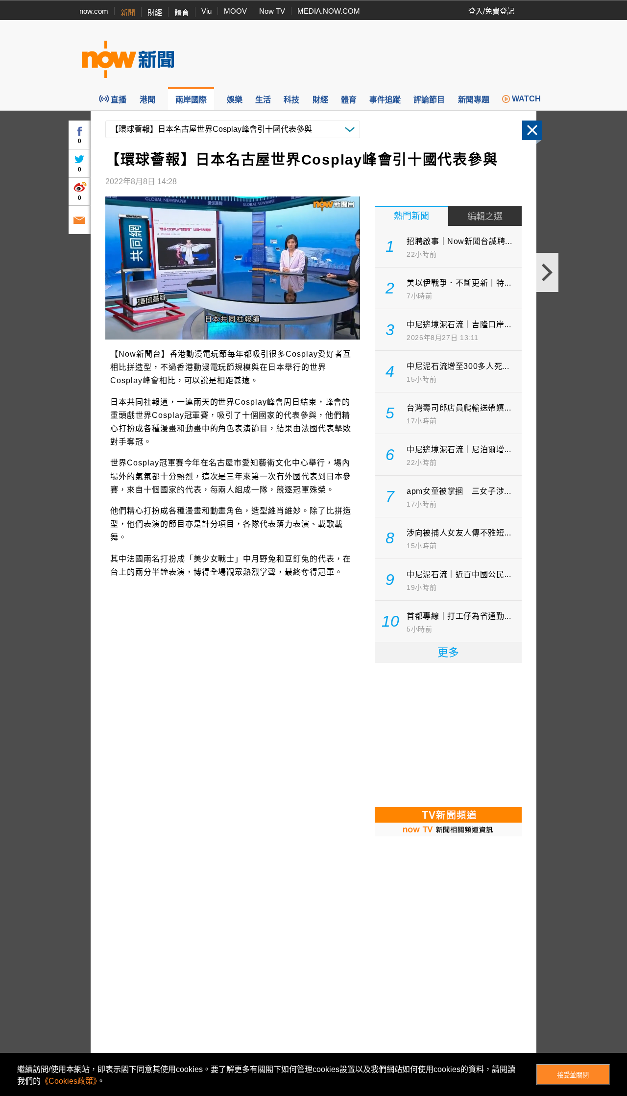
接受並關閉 (573, 1075)
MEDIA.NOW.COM (328, 11)
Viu (206, 11)
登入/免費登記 (491, 11)
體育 (181, 12)
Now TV (272, 11)
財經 (154, 12)
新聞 (128, 12)
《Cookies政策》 (69, 1081)
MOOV (235, 11)
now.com (93, 11)
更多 (448, 652)
